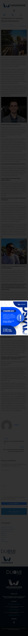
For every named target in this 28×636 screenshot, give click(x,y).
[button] (25, 302)
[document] (14, 318)
